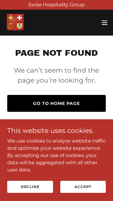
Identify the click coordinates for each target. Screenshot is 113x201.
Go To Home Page (56, 103)
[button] (105, 23)
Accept (82, 186)
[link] (15, 22)
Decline (30, 186)
